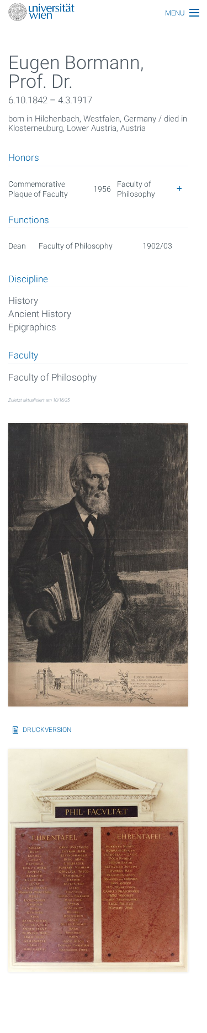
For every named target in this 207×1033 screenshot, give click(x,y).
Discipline (28, 279)
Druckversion (47, 730)
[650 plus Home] (103, 13)
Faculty (23, 356)
